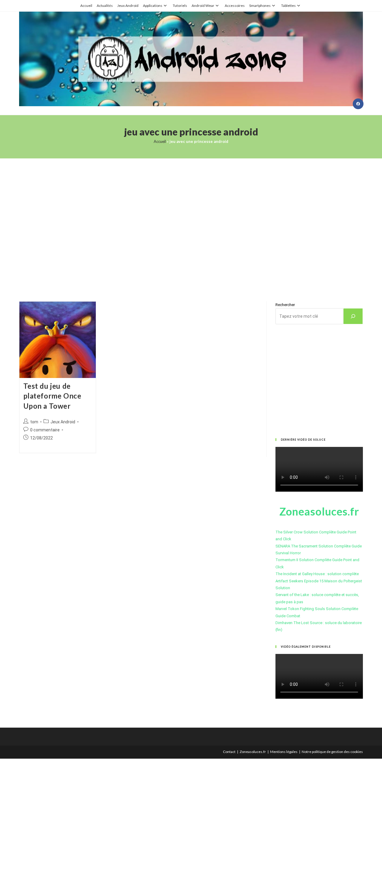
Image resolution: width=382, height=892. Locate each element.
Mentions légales (284, 751)
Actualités (105, 5)
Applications (152, 5)
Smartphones (260, 5)
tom (34, 421)
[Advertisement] (191, 222)
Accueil (86, 5)
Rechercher (285, 305)
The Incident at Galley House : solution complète (317, 574)
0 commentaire (45, 430)
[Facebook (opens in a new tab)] (358, 103)
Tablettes (288, 5)
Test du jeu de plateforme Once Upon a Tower (52, 396)
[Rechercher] (353, 316)
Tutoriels (180, 5)
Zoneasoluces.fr (253, 751)
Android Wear (203, 5)
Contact (229, 751)
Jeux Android (127, 5)
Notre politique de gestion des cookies (332, 751)
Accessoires (235, 5)
